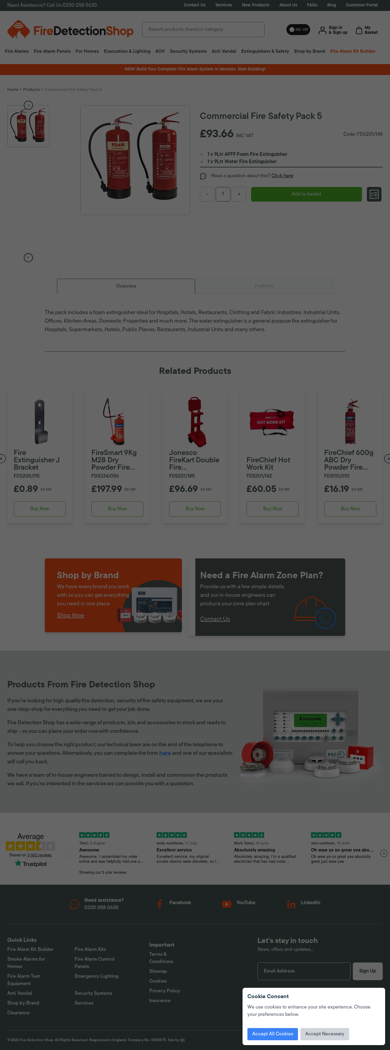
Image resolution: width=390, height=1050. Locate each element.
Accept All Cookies (272, 1034)
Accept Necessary (324, 1034)
